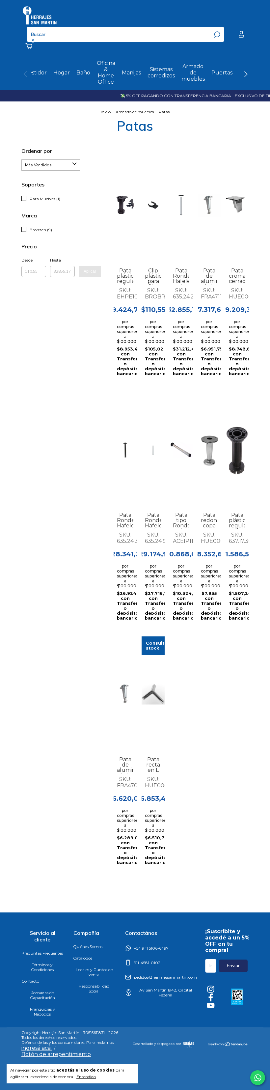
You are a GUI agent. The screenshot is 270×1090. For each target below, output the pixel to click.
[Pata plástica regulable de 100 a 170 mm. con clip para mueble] (125, 205)
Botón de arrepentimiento (56, 1054)
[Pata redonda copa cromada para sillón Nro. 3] (209, 449)
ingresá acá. (36, 1048)
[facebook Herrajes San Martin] (211, 997)
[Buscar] (216, 34)
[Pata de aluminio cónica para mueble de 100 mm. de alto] (125, 694)
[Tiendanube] (228, 1045)
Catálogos (82, 958)
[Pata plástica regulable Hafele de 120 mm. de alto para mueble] (237, 449)
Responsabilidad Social (94, 988)
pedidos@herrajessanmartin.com (165, 977)
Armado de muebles (193, 72)
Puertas (221, 73)
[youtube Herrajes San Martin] (211, 1005)
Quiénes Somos (87, 946)
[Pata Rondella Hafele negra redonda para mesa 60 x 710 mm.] (125, 449)
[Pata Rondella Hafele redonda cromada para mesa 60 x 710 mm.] (181, 205)
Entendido (86, 1076)
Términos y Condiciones (42, 967)
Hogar (61, 73)
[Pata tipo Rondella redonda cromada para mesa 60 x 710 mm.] (181, 449)
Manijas (131, 73)
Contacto (30, 981)
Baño (83, 73)
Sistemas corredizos (161, 72)
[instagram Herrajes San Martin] (211, 989)
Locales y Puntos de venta (94, 972)
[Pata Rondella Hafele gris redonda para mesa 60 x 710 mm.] (153, 449)
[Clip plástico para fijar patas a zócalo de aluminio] (153, 205)
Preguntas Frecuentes (42, 953)
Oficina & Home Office (106, 72)
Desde (27, 260)
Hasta (55, 260)
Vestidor (36, 73)
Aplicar (90, 271)
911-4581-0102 (147, 962)
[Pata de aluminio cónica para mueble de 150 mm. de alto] (209, 205)
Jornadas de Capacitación (42, 995)
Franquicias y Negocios (42, 1012)
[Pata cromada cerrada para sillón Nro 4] (237, 205)
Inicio (106, 111)
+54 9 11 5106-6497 (151, 948)
